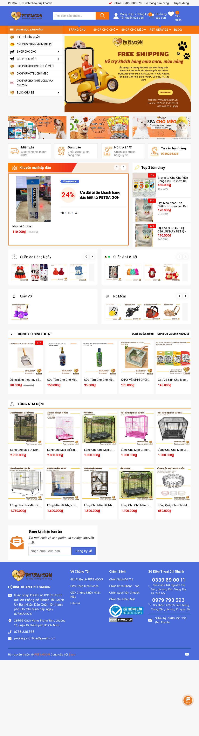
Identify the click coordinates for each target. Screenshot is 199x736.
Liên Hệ (75, 603)
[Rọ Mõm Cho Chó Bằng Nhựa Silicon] (132, 311)
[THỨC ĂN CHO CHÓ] (37, 127)
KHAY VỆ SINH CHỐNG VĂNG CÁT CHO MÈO (149, 379)
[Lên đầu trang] (193, 719)
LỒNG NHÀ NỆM (31, 404)
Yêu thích (178, 18)
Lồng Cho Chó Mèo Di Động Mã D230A (146, 505)
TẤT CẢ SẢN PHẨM (28, 37)
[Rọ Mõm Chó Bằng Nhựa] (171, 311)
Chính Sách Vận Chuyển (124, 592)
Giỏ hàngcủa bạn (161, 15)
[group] (128, 74)
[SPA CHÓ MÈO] (162, 127)
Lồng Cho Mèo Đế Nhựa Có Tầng (68, 450)
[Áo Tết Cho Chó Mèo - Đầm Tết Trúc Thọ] (132, 272)
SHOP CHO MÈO (27, 59)
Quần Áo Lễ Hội (125, 257)
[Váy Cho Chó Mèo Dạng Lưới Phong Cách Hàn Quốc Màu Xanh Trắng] (78, 272)
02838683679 (132, 3)
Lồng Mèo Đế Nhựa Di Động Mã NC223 (72, 505)
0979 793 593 (168, 600)
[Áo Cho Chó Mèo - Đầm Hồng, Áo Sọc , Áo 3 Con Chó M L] (39, 272)
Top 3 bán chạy (153, 168)
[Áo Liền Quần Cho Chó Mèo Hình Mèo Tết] (171, 272)
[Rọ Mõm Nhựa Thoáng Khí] (113, 311)
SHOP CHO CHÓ (26, 51)
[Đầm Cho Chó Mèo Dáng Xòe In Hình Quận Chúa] (20, 272)
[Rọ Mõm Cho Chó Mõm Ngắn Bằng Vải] (152, 311)
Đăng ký (143, 14)
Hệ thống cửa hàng (156, 3)
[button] (123, 167)
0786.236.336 (24, 632)
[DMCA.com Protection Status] (121, 619)
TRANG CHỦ (77, 29)
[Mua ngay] (33, 202)
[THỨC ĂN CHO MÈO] (99, 127)
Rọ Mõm (119, 296)
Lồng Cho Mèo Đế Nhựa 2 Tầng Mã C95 (109, 505)
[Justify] (102, 16)
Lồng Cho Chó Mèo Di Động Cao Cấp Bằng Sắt (40, 505)
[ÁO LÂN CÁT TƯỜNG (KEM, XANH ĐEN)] (113, 272)
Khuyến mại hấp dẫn (35, 168)
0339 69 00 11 (168, 580)
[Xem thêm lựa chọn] (62, 355)
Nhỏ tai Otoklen (22, 226)
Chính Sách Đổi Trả (121, 579)
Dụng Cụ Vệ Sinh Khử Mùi (173, 333)
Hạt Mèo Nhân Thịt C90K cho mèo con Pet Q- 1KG (173, 206)
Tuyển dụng (181, 3)
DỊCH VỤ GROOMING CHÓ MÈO (35, 66)
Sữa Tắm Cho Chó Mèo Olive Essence (108, 379)
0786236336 (169, 153)
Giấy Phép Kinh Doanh (84, 586)
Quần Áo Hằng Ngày (35, 257)
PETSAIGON (42, 654)
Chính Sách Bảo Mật (122, 599)
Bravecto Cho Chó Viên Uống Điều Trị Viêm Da (173, 179)
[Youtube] (187, 654)
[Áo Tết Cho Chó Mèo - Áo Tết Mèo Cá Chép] (152, 272)
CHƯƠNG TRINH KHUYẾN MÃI (34, 44)
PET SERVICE (158, 29)
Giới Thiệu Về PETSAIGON (86, 579)
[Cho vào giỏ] (33, 183)
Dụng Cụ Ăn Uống (143, 333)
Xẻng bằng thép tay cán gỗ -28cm (32, 379)
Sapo (72, 654)
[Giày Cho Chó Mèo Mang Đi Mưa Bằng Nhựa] (20, 311)
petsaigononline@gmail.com (34, 638)
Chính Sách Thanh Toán (124, 586)
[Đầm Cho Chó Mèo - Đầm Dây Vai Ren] (58, 272)
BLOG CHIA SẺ (25, 92)
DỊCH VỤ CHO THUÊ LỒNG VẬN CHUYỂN (35, 83)
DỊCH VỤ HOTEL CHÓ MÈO (32, 73)
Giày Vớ (26, 296)
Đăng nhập (127, 14)
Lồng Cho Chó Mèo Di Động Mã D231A (109, 450)
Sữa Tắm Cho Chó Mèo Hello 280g (69, 379)
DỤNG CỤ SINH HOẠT (35, 334)
